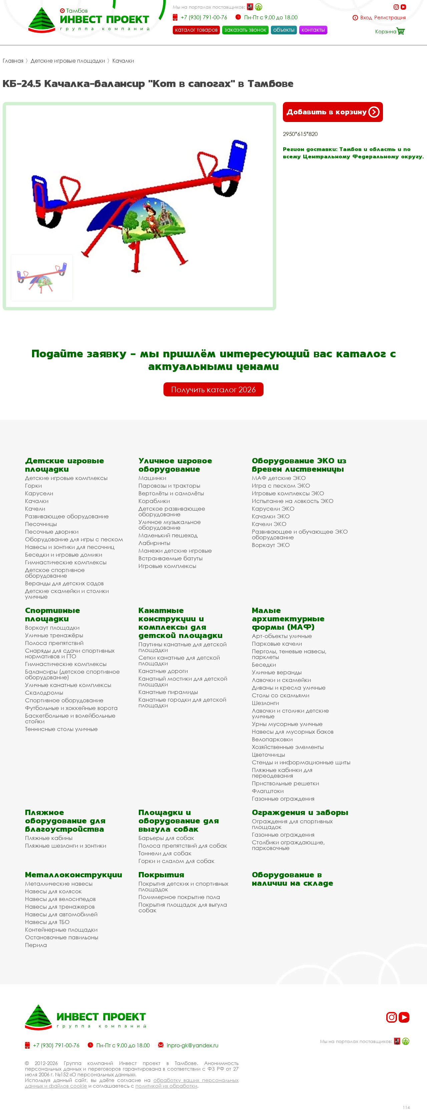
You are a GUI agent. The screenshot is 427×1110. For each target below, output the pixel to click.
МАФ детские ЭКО (279, 478)
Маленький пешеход (167, 535)
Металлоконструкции (73, 874)
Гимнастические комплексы (65, 562)
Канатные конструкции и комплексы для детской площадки (180, 622)
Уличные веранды (277, 672)
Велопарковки (272, 739)
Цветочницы (268, 754)
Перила (36, 945)
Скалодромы (44, 692)
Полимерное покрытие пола (179, 897)
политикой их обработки (166, 1086)
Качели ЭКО (269, 524)
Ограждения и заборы (300, 812)
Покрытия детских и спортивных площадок (183, 886)
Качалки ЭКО (271, 516)
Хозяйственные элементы (288, 747)
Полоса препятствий (54, 643)
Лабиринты (154, 543)
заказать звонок (245, 29)
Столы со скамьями (280, 695)
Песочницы (41, 524)
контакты (313, 29)
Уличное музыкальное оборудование (169, 524)
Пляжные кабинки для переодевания (282, 772)
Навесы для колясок (53, 891)
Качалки (123, 60)
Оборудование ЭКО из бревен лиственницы (299, 464)
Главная (13, 60)
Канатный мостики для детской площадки (182, 681)
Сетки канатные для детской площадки (179, 660)
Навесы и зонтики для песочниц (69, 547)
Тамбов (77, 10)
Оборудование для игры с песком (74, 539)
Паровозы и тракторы (169, 485)
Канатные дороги (163, 671)
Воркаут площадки (52, 627)
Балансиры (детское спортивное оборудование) (72, 674)
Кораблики (154, 501)
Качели (35, 508)
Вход (366, 17)
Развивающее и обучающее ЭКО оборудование (300, 534)
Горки (33, 485)
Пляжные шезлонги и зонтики (65, 845)
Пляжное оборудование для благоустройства (65, 820)
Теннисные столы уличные (61, 729)
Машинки (152, 478)
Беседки (264, 664)
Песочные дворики (51, 531)
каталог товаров (196, 29)
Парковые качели (277, 643)
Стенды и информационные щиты (301, 762)
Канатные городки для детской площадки (182, 702)
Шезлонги (265, 703)
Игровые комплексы (167, 566)
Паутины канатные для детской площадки (182, 647)
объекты (284, 29)
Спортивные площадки (52, 614)
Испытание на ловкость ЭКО (293, 501)
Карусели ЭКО (273, 508)
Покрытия (161, 874)
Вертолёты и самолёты (171, 493)
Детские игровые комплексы (66, 478)
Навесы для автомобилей (61, 914)
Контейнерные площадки (61, 929)
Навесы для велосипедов (60, 899)
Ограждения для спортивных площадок (292, 824)
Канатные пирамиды (168, 692)
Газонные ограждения (283, 798)
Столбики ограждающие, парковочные (288, 845)
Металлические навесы (58, 883)
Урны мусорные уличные (287, 724)
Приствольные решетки (285, 783)
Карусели (39, 493)
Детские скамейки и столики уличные (67, 593)
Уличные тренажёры (54, 635)
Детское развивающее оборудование (171, 511)
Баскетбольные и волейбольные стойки (70, 718)
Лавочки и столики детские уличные (290, 713)
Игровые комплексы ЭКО (288, 493)
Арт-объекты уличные (282, 636)
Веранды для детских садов (64, 583)
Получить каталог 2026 (213, 389)
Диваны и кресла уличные (289, 687)
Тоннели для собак (164, 853)
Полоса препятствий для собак (182, 845)
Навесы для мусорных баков (293, 731)
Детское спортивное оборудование (55, 572)
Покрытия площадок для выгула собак (182, 907)
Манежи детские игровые (175, 550)
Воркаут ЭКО (271, 545)
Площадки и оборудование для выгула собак (178, 820)
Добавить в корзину (326, 111)
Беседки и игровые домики (63, 554)
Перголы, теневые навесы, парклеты (289, 654)
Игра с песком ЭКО (281, 485)
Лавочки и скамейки (281, 680)
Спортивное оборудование (64, 700)
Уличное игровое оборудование (175, 464)
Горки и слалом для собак (176, 861)
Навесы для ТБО (47, 922)
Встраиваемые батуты (170, 558)
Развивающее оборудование (67, 516)
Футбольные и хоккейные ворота (71, 708)
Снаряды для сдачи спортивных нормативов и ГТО (69, 653)
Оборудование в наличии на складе (292, 878)
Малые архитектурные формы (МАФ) (288, 618)
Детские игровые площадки (68, 60)
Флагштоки (268, 791)
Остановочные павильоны (61, 937)
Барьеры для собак (166, 838)
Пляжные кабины (48, 838)
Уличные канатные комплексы (68, 685)
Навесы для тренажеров (60, 906)
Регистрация (390, 17)
